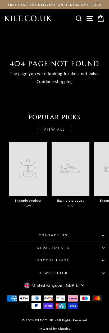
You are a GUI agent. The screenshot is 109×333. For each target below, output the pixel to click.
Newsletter (53, 273)
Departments (53, 248)
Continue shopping (55, 81)
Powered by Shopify (54, 329)
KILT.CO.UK (28, 18)
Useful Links (53, 260)
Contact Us (53, 235)
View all (54, 129)
